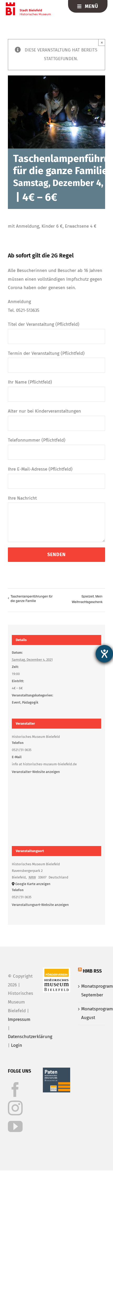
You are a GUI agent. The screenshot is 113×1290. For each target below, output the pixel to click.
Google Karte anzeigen (32, 884)
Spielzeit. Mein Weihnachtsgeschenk (87, 599)
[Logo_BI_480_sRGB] (28, 4)
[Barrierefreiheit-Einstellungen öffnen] (104, 653)
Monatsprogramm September (91, 990)
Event (16, 702)
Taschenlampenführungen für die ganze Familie (32, 598)
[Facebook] (15, 1089)
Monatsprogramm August (91, 1013)
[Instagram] (15, 1108)
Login (16, 1045)
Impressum (19, 1019)
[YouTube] (15, 1126)
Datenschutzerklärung (30, 1036)
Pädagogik (30, 702)
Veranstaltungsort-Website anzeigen (40, 905)
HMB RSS (92, 971)
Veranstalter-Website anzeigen (36, 772)
